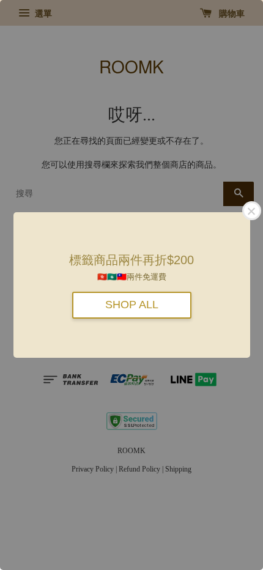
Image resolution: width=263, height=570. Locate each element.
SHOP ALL (131, 304)
